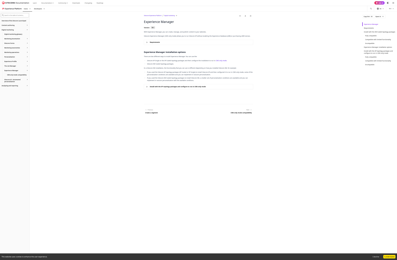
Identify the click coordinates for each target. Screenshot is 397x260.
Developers (38, 9)
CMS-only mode (221, 61)
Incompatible (369, 43)
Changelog (88, 3)
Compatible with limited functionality (378, 39)
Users (26, 9)
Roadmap (100, 3)
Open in (378, 16)
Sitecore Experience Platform (153, 15)
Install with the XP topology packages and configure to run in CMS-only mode (378, 52)
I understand (389, 257)
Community (62, 3)
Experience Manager (371, 24)
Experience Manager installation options (378, 47)
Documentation (46, 3)
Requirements (369, 28)
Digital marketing (169, 15)
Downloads (76, 3)
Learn (35, 3)
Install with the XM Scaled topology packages (379, 32)
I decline (376, 257)
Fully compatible (371, 36)
